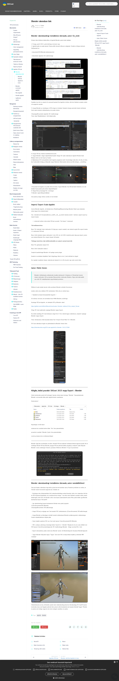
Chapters (27, 11)
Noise (64, 641)
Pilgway (63, 11)
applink (39, 615)
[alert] (59, 670)
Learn (35, 11)
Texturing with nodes (39, 649)
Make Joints (65, 645)
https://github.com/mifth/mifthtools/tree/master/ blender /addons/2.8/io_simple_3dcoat (55, 306)
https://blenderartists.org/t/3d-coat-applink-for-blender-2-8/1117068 (50, 327)
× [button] (117, 662)
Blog (41, 11)
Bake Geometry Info (39, 645)
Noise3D (36, 641)
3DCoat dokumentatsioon (13, 11)
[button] (59, 678)
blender (44, 615)
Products (49, 11)
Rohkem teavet (75, 666)
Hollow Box (65, 649)
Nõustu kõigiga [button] (52, 674)
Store (57, 11)
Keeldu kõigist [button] (67, 674)
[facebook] (74, 627)
